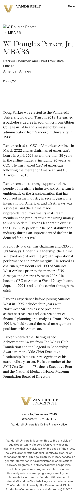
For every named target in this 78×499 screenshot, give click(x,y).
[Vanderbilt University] (39, 401)
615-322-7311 (31, 419)
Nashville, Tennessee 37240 (39, 414)
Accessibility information (24, 477)
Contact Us (49, 419)
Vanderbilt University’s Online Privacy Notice (39, 424)
